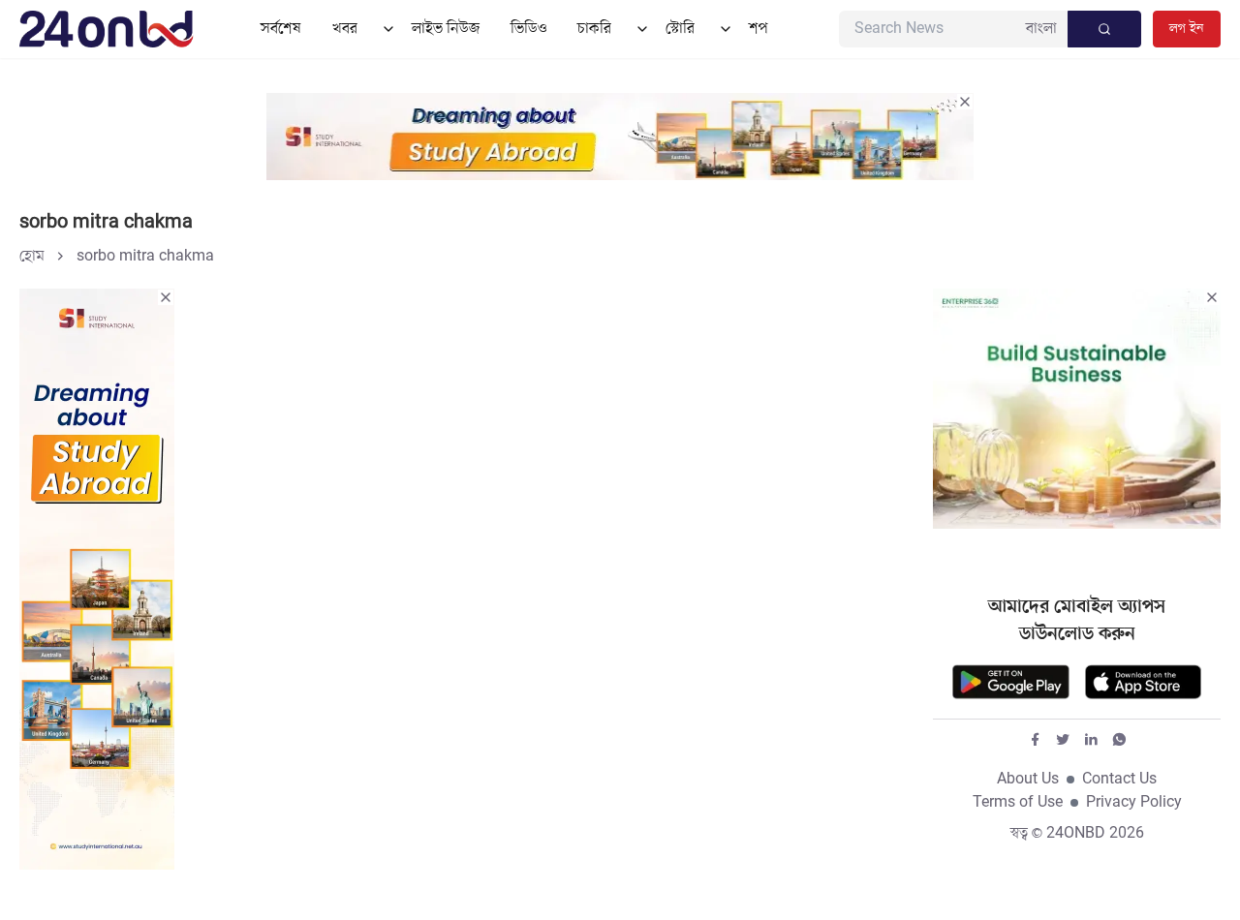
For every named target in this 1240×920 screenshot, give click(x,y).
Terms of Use (1018, 802)
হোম (32, 256)
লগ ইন (1186, 28)
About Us (1028, 779)
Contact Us (1119, 779)
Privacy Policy (1134, 802)
